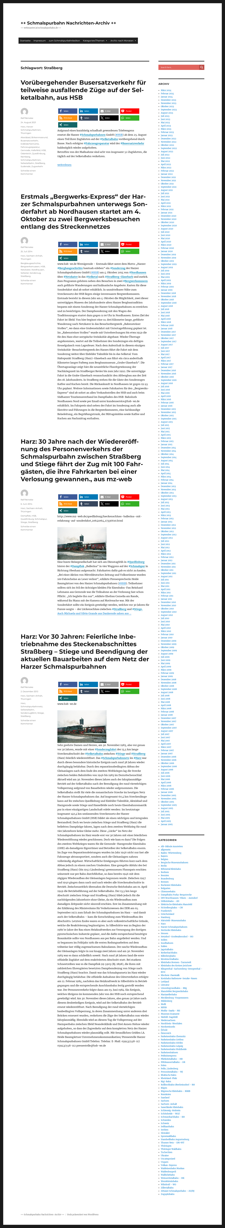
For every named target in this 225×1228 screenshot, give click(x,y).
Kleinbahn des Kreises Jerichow (176, 965)
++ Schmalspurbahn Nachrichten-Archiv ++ (68, 23)
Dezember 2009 (168, 641)
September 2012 (168, 534)
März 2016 (166, 399)
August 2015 (167, 422)
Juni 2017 (165, 351)
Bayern (164, 856)
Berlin (164, 866)
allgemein (166, 849)
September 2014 (168, 457)
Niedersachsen (168, 1020)
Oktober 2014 (167, 454)
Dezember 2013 (168, 486)
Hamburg (165, 917)
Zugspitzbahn (167, 1194)
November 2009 (168, 644)
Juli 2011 (165, 579)
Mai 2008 (165, 702)
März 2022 (166, 167)
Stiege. (138, 609)
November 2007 (168, 721)
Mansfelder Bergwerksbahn (174, 991)
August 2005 (167, 808)
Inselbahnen (167, 943)
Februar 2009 (167, 673)
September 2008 (169, 689)
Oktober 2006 (167, 763)
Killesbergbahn (168, 956)
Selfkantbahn (167, 1126)
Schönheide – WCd (170, 1113)
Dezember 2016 (168, 370)
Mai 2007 (165, 740)
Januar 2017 (166, 367)
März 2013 (166, 515)
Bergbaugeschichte (71, 268)
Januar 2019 (166, 290)
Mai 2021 (165, 200)
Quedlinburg (38, 153)
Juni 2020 (165, 235)
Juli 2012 (165, 541)
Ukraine (165, 1155)
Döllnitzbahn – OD (170, 901)
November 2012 (168, 528)
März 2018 (166, 322)
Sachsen (165, 1101)
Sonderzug (118, 268)
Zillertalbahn (167, 1187)
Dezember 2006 (168, 757)
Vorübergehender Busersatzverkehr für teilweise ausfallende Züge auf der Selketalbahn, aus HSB (83, 90)
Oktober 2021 (167, 183)
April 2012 (166, 550)
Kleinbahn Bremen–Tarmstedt (176, 962)
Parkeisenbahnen (169, 1052)
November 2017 (168, 335)
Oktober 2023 (167, 106)
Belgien (164, 859)
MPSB (164, 1007)
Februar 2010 (167, 634)
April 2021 (166, 203)
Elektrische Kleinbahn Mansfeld (176, 904)
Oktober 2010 (167, 608)
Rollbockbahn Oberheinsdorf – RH (178, 1084)
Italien (164, 946)
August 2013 (167, 499)
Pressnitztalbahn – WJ (172, 1072)
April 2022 (166, 164)
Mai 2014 (165, 470)
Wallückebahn (168, 1175)
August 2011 (166, 576)
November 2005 (168, 798)
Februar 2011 (167, 596)
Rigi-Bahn (166, 1081)
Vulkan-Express (169, 1165)
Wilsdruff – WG (168, 1184)
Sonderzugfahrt (106, 749)
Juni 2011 (165, 583)
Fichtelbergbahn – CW (172, 907)
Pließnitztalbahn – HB (172, 1059)
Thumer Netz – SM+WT (172, 1142)
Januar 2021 (166, 212)
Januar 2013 (166, 521)
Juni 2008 (165, 699)
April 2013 (166, 512)
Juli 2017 (165, 348)
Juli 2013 (165, 502)
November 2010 (168, 605)
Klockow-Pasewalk (170, 975)
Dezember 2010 (168, 602)
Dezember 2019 (168, 254)
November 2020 (168, 219)
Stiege (24, 522)
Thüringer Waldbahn (171, 1149)
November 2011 (168, 567)
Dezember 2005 (168, 795)
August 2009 (167, 653)
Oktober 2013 (167, 493)
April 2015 (166, 435)
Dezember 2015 (168, 409)
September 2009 (169, 650)
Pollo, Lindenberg (169, 1068)
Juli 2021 (165, 193)
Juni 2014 (165, 467)
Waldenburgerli (168, 1171)
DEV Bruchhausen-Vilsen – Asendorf (179, 898)
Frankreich (166, 911)
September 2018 (168, 303)
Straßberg (40, 163)
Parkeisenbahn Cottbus (172, 1039)
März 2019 (166, 283)
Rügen (164, 1088)
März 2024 (166, 90)
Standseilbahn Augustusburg (175, 1139)
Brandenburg (167, 878)
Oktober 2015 (167, 415)
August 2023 (167, 113)
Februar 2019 (167, 286)
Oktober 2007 (167, 724)
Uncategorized (168, 1158)
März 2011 (166, 592)
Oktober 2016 (167, 377)
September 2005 (169, 805)
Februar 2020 (167, 248)
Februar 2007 (167, 750)
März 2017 (166, 361)
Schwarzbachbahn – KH (173, 1117)
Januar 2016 (166, 406)
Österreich (166, 1033)
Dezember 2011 (168, 563)
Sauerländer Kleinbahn (172, 1107)
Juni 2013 (165, 505)
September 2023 (169, 109)
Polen (163, 1065)
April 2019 (166, 280)
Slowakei (165, 1133)
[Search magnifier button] (201, 67)
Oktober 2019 (167, 261)
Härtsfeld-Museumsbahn (173, 920)
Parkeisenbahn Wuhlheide (174, 1049)
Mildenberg (166, 1001)
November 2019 (168, 257)
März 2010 (166, 631)
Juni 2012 (165, 544)
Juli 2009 (165, 657)
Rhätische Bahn (168, 1075)
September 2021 (168, 187)
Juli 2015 (165, 425)
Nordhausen (138, 272)
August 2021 (167, 190)
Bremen (165, 882)
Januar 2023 (166, 135)
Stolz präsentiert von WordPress (83, 1214)
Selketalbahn (110, 139)
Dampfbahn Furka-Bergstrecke (176, 894)
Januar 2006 (167, 792)
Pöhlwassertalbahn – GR (173, 1062)
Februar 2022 (167, 171)
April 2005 (166, 821)
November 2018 (168, 296)
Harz (23, 126)
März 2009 (166, 670)
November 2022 (168, 142)
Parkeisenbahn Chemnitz (173, 1036)
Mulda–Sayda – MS (170, 1010)
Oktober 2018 (167, 299)
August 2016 (167, 383)
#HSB (119, 134)
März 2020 (166, 245)
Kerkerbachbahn (169, 952)
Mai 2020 (165, 238)
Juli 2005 (165, 811)
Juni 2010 (165, 621)
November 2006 (168, 760)
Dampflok (78, 566)
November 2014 (168, 451)
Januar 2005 (167, 824)
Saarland (165, 1097)
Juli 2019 (165, 270)
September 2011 (168, 573)
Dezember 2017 (168, 332)
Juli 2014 (165, 464)
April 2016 (166, 396)
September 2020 (169, 225)
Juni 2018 (165, 312)
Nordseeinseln (168, 1026)
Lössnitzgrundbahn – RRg (174, 988)
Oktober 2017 (167, 338)
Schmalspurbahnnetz (116, 757)
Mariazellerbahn (169, 994)
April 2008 (166, 705)
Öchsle (164, 1030)
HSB (43, 150)
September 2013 (168, 496)
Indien (164, 940)
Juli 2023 (165, 116)
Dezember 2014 (168, 447)
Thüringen (26, 133)
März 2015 (166, 438)
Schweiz (165, 1123)
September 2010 (168, 612)
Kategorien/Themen (93, 40)
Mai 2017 (165, 354)
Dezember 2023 (168, 100)
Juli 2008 (165, 695)
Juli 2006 (165, 773)
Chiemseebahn (168, 891)
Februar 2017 (167, 364)
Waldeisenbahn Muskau (172, 1168)
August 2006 (167, 769)
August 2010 (167, 615)
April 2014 (166, 473)
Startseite (25, 40)
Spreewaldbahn (168, 1136)
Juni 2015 (165, 428)
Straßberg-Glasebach (120, 276)
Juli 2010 (165, 618)
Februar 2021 (167, 209)
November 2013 (168, 489)
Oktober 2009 (167, 647)
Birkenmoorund (39, 137)
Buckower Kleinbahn (171, 885)
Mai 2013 (165, 509)
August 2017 (167, 344)
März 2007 (166, 747)
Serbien (164, 1130)
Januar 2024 (167, 97)
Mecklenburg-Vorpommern (174, 998)
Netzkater (71, 276)
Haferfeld (35, 150)
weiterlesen (64, 164)
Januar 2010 (166, 637)
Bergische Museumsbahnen (174, 862)
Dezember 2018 (168, 293)
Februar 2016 (167, 402)
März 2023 (166, 129)
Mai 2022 (165, 161)
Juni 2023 (165, 119)
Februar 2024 (167, 93)
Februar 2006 (167, 789)
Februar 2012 (167, 557)
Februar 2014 (167, 480)
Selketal (93, 276)
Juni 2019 (165, 274)
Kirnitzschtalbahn (170, 959)
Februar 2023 (167, 132)
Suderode (25, 166)
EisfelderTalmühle (30, 144)
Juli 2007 (165, 734)
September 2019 (169, 264)
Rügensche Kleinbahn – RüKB (175, 1091)
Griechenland (167, 914)
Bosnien (165, 875)
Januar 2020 (167, 251)
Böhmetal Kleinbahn (171, 869)
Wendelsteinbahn (169, 1181)
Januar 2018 (166, 328)
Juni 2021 (165, 196)
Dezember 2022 (168, 138)
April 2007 (166, 744)
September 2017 (168, 341)
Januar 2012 (166, 560)
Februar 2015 (167, 441)
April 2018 (166, 319)
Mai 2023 (165, 122)
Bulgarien (165, 888)
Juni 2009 (165, 660)
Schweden (166, 1120)
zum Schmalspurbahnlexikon (64, 40)
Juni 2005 (165, 814)
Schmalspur (137, 566)
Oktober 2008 (167, 686)
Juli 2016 (165, 386)
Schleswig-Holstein (170, 1110)
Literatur (165, 985)
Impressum (40, 40)
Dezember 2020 (168, 216)
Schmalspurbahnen (93, 134)
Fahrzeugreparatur (97, 143)
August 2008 (167, 692)
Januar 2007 (167, 753)
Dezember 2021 (168, 177)
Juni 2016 (165, 389)
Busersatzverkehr (133, 143)
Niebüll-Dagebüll (169, 1017)
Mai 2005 (165, 818)
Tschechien (166, 1152)
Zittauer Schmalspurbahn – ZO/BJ (177, 1191)
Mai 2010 (165, 625)
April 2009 (166, 666)
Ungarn (164, 1162)
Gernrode (25, 150)
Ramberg (25, 156)
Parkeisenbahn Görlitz (172, 1043)
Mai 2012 (165, 547)
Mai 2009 (165, 663)
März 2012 (166, 554)
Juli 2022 (165, 154)
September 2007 (169, 728)
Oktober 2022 (167, 145)
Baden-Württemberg (171, 853)
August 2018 (167, 306)
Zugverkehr (37, 166)
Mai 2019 (165, 277)
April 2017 (166, 357)
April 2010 (166, 628)
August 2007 (167, 731)
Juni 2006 (165, 776)
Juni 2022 (165, 158)
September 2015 (168, 418)
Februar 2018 (167, 325)
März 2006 (166, 785)
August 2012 (167, 538)
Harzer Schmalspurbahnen (174, 927)
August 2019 (167, 267)
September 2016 (169, 380)
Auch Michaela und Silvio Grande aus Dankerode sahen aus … (94, 613)
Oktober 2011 (167, 570)
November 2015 (168, 412)
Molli (163, 1004)
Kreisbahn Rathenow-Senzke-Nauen (179, 978)
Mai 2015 (165, 431)
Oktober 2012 (167, 531)
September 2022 (169, 148)
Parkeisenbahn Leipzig (172, 1046)
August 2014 (167, 460)
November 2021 (168, 180)
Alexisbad (25, 137)
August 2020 (167, 229)
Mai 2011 (165, 586)
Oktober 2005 (167, 802)
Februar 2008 (167, 711)
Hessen (164, 933)
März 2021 (166, 206)
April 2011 (165, 589)
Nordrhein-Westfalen (171, 1023)
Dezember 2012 (168, 525)
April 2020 (166, 241)
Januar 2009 (167, 676)
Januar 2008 (167, 715)
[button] (67, 111)
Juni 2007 (165, 737)
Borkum (165, 872)
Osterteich (26, 153)
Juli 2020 (165, 232)
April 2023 (166, 125)
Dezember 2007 (168, 718)
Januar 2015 (166, 444)
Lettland (165, 981)
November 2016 (168, 373)
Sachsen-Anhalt (34, 255)
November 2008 (168, 682)
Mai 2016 (165, 393)
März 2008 (166, 708)
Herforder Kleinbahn (171, 930)
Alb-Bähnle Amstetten (172, 846)
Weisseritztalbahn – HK (172, 1178)
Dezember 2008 (168, 679)
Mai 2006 (165, 779)
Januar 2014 (166, 483)
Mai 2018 (165, 315)
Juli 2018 (165, 309)
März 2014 (166, 476)
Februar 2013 (167, 518)
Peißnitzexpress (168, 1055)
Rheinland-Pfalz (169, 1078)
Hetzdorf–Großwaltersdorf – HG (177, 936)
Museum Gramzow (170, 1014)
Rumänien (166, 1094)
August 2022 (167, 151)
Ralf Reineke (27, 118)
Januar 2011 (166, 599)
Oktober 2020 (167, 222)
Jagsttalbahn (167, 949)
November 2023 (168, 103)
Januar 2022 (167, 174)
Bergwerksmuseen (136, 281)
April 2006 (166, 782)
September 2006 (169, 766)
